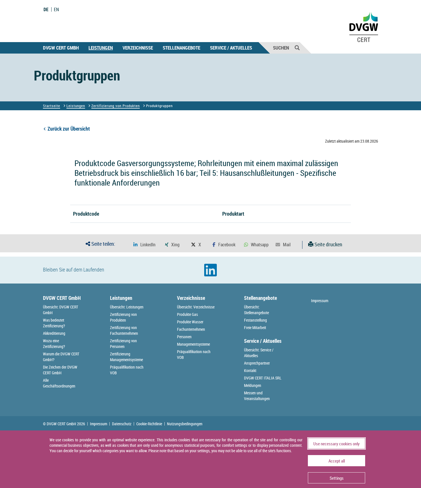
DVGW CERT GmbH (61, 47)
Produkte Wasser (190, 321)
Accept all (336, 461)
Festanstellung (255, 320)
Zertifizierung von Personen (123, 343)
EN (56, 9)
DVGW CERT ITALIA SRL (263, 378)
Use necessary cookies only (336, 443)
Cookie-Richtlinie (149, 424)
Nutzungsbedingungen (184, 424)
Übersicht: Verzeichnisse (196, 307)
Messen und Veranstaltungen (257, 395)
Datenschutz (121, 424)
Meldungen (252, 385)
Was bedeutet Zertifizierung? (54, 322)
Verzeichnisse (138, 47)
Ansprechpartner (257, 363)
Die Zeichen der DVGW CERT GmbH (60, 369)
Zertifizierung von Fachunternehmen (124, 330)
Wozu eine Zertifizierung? (54, 343)
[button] (144, 244)
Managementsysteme (193, 344)
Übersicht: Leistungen (126, 307)
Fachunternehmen (191, 329)
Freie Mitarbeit (255, 327)
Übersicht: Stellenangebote (256, 309)
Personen (184, 336)
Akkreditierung (54, 333)
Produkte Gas (187, 314)
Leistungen (100, 47)
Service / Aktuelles (231, 47)
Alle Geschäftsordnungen (59, 383)
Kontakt (250, 370)
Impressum (319, 300)
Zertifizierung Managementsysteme (126, 356)
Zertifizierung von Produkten (115, 105)
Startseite (51, 105)
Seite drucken (327, 244)
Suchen (281, 47)
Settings (337, 478)
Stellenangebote (181, 47)
